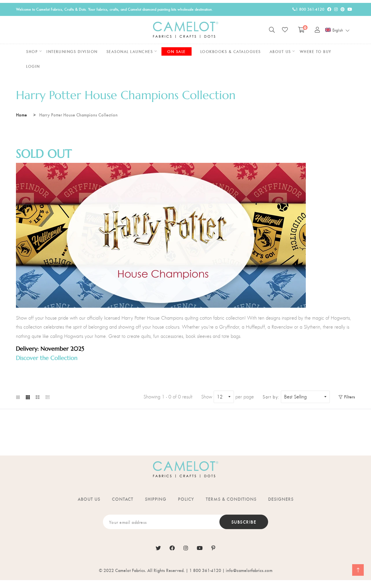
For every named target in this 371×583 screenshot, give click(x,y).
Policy (186, 499)
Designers (281, 499)
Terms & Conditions (231, 499)
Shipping (155, 499)
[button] (337, 30)
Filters (349, 396)
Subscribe (244, 522)
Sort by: (271, 397)
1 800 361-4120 (310, 9)
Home (21, 115)
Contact (122, 499)
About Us (89, 499)
